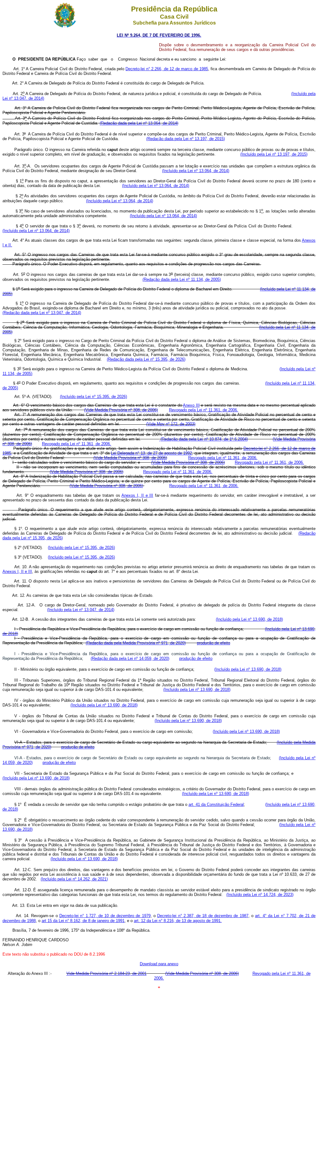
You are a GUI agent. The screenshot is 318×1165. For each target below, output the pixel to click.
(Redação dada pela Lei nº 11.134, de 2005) (182, 279)
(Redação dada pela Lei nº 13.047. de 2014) (41, 312)
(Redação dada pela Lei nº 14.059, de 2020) (130, 658)
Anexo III (191, 405)
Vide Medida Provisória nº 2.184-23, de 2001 (106, 973)
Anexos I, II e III (137, 495)
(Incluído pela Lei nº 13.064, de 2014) (195, 170)
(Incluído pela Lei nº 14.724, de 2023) (259, 894)
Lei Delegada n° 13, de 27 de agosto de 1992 (151, 453)
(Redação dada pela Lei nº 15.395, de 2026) (146, 359)
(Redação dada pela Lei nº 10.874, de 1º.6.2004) (203, 439)
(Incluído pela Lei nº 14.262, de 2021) (74, 879)
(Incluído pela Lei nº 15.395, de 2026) (93, 396)
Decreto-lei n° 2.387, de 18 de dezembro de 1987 (202, 915)
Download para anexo (159, 964)
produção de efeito (213, 643)
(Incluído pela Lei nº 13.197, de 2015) (273, 154)
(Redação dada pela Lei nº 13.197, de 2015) (185, 138)
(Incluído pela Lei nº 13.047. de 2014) (80, 609)
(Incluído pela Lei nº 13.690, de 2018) (249, 619)
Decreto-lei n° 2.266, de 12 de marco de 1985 (166, 68)
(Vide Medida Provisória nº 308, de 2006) (121, 410)
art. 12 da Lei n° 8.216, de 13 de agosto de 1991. (178, 920)
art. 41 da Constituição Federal (216, 804)
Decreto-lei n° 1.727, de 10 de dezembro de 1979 (105, 915)
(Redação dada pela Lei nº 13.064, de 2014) (139, 123)
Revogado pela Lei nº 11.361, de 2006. (203, 410)
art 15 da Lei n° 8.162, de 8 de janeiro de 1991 (83, 920)
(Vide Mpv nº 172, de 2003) (170, 424)
